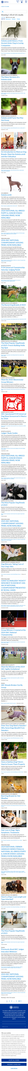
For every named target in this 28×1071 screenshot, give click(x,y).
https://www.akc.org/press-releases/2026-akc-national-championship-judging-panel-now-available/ (13, 260)
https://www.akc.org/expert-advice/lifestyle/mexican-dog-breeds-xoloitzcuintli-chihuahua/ (12, 170)
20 (4, 17)
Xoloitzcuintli (6, 195)
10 (2, 17)
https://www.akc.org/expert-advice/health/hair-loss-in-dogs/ (11, 840)
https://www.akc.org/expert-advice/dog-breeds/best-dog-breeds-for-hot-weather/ (13, 806)
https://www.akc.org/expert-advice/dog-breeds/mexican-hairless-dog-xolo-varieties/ (13, 93)
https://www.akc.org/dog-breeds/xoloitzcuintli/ (9, 205)
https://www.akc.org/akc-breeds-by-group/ (8, 703)
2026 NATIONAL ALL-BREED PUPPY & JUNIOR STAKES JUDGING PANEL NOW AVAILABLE (13, 214)
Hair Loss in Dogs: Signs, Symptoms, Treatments (10, 831)
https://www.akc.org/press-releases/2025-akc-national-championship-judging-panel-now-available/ (13, 540)
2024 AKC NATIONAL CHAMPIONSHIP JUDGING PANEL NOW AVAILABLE (12, 976)
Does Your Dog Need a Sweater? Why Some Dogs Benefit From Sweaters (13, 727)
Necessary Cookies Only (14, 1064)
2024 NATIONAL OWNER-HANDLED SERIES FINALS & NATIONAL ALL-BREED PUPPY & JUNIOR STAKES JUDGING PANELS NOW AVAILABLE (13, 851)
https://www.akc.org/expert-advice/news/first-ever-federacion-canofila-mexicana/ (13, 426)
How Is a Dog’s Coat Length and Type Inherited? (13, 898)
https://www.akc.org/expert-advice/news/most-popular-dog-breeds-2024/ (13, 514)
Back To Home (5, 6)
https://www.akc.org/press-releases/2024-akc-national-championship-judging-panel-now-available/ (13, 993)
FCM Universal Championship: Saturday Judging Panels (13, 268)
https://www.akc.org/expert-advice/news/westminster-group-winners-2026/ (13, 389)
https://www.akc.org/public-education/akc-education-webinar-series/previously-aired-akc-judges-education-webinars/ (12, 967)
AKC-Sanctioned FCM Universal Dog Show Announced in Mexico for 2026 (13, 416)
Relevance (8, 19)
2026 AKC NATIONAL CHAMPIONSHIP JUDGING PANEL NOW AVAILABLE (12, 242)
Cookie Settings (14, 1068)
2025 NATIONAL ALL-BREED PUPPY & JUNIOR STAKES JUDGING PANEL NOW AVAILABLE (13, 459)
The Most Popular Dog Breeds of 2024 (13, 503)
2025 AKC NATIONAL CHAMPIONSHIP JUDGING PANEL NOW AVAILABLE (12, 523)
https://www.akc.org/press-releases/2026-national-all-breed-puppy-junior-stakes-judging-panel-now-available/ (13, 233)
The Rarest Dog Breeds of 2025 (13, 305)
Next (19, 1001)
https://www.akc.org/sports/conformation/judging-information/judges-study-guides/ (13, 449)
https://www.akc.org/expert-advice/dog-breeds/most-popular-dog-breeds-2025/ (12, 355)
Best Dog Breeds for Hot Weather (10, 797)
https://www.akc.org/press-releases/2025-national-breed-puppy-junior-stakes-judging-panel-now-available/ (13, 478)
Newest (14, 19)
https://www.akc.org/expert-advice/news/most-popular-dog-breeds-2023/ (13, 942)
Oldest (18, 19)
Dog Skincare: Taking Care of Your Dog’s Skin (12, 565)
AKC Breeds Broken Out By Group (12, 686)
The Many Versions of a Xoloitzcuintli (10, 78)
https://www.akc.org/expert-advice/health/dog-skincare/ (11, 574)
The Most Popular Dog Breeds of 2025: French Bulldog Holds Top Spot (13, 345)
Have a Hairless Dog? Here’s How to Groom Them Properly (13, 763)
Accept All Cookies (14, 1060)
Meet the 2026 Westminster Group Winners (12, 381)
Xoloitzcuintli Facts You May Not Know (12, 119)
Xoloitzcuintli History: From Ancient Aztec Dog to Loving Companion (12, 43)
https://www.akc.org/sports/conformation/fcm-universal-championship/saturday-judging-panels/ (11, 280)
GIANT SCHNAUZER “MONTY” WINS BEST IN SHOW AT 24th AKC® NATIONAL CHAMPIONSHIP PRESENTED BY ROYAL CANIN (13, 585)
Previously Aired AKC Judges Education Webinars (12, 950)
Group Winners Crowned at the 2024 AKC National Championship (13, 632)
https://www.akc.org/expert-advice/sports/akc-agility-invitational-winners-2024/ (12, 678)
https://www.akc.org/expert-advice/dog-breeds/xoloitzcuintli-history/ (13, 53)
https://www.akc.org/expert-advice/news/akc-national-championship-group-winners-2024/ (13, 642)
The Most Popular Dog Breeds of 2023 (13, 932)
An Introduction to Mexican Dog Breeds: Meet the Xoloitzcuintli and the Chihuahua (13, 154)
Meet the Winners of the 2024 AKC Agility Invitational (13, 668)
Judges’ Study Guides (9, 433)
